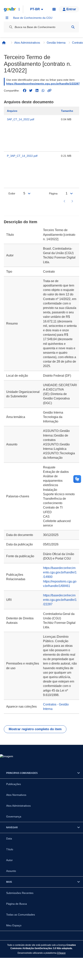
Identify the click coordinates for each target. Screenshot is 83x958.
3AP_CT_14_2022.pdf (20, 119)
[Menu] (7, 18)
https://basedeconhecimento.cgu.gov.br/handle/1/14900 (60, 572)
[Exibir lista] (29, 193)
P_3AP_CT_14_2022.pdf (22, 155)
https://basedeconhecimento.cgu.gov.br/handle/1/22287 (43, 83)
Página (53, 193)
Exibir (11, 193)
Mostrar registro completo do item (35, 729)
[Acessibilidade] (54, 9)
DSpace (61, 953)
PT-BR (35, 9)
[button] (69, 9)
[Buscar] (73, 27)
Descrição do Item (20, 222)
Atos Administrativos (27, 42)
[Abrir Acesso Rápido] (19, 9)
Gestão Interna (56, 42)
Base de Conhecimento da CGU (32, 17)
